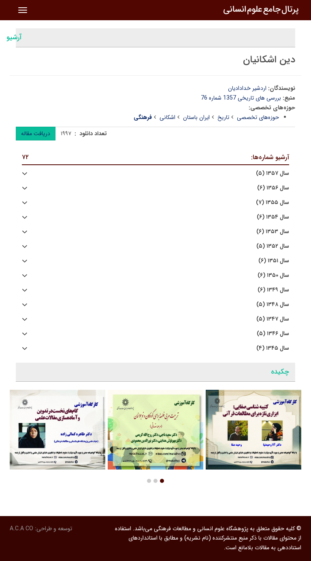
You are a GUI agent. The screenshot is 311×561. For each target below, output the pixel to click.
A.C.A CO (21, 528)
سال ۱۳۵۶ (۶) (273, 188)
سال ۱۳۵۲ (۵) (272, 246)
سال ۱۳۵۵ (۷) (272, 202)
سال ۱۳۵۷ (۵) (272, 173)
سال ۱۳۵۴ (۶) (273, 217)
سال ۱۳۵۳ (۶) (272, 231)
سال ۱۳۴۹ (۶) (273, 290)
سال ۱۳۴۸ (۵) (272, 304)
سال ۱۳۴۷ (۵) (272, 319)
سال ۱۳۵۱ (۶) (273, 261)
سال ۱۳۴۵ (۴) (272, 348)
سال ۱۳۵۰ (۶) (273, 275)
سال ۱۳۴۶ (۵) (273, 333)
